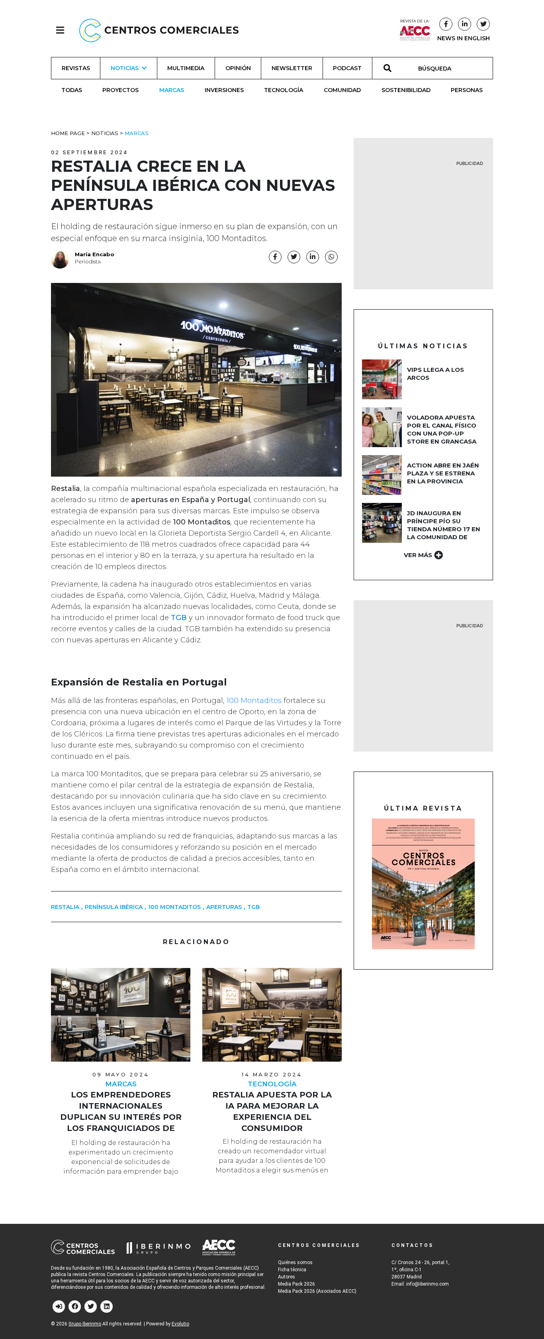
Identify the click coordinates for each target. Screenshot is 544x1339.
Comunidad (342, 90)
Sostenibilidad (406, 90)
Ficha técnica (292, 1269)
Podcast (347, 68)
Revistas (76, 68)
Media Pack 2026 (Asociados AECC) (317, 1291)
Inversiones (224, 90)
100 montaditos (174, 907)
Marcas (171, 90)
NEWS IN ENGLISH (463, 38)
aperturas (224, 907)
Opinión (238, 68)
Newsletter (292, 68)
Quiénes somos (295, 1262)
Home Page (68, 133)
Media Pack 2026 (296, 1284)
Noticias (104, 133)
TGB (253, 907)
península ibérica (114, 907)
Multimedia (185, 68)
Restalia (65, 907)
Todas (71, 90)
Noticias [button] (125, 68)
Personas (467, 90)
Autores (286, 1277)
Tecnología (283, 90)
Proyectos (120, 90)
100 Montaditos (254, 700)
